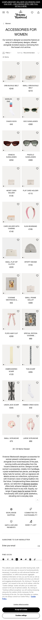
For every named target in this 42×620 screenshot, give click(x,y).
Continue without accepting (21, 604)
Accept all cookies (21, 610)
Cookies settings (21, 615)
